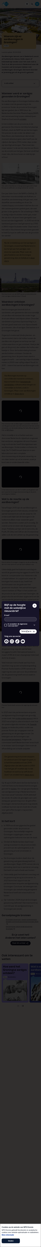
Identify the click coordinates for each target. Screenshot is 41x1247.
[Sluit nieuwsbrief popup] (34, 606)
